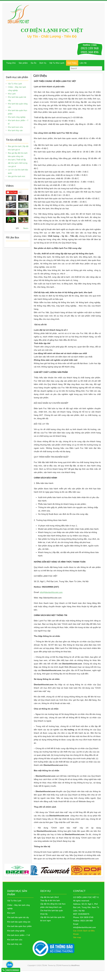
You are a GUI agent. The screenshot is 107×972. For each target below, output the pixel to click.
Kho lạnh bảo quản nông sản (17, 105)
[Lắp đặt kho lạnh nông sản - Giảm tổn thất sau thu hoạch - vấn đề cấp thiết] (23, 220)
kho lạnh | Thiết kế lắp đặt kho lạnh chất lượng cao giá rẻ (17, 163)
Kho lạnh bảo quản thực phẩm (17, 112)
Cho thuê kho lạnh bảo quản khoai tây (51, 912)
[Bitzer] (17, 870)
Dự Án (33, 63)
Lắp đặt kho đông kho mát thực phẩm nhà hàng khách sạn (53, 905)
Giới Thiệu (72, 63)
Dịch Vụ (42, 63)
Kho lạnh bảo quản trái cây (17, 98)
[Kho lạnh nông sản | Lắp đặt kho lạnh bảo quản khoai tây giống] (11, 220)
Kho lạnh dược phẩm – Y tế (18, 122)
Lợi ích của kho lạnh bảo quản (18, 171)
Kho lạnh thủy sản (15, 130)
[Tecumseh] (50, 870)
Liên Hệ (83, 63)
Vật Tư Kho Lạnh (56, 63)
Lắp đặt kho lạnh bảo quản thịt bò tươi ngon (52, 919)
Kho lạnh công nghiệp (16, 117)
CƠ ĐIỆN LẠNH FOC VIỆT (52, 30)
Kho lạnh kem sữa (15, 127)
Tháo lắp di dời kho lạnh (50, 901)
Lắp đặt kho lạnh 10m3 (49, 897)
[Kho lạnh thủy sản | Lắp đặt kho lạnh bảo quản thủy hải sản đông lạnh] (23, 205)
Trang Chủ (11, 63)
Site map (77, 937)
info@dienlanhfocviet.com (51, 592)
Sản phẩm (23, 63)
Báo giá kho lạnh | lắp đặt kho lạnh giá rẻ (18, 148)
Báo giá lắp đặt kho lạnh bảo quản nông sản (17, 154)
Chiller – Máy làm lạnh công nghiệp (17, 88)
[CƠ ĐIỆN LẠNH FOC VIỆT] (19, 14)
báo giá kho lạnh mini (16, 176)
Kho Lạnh (12, 94)
